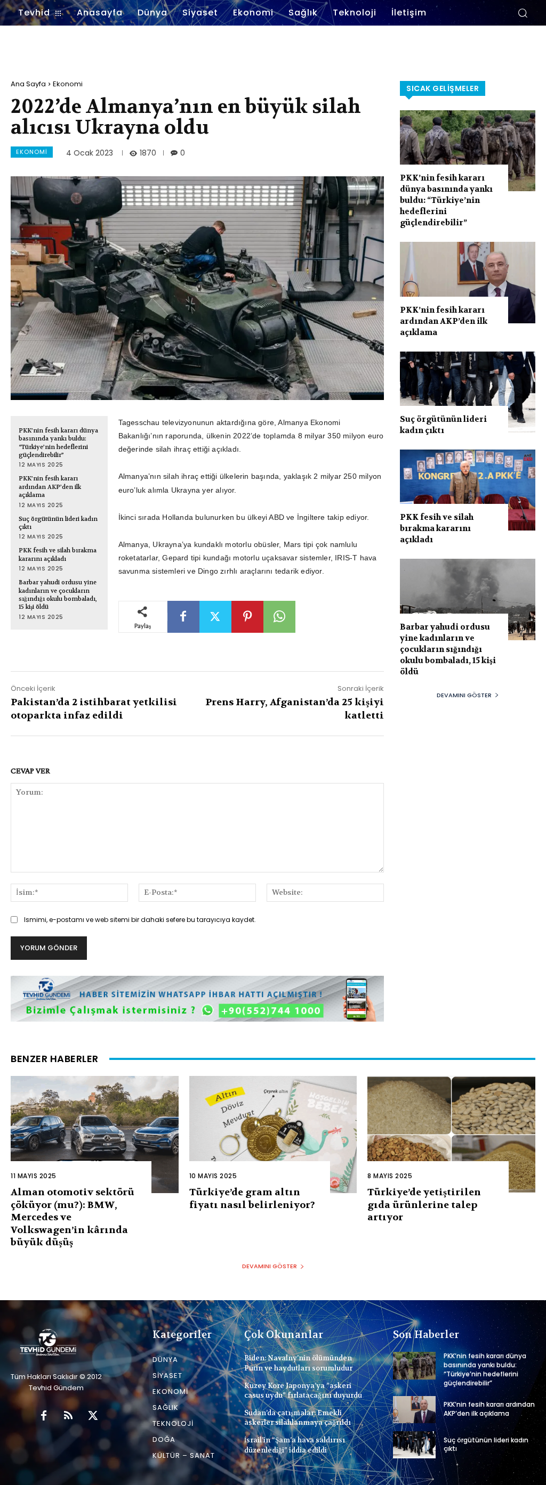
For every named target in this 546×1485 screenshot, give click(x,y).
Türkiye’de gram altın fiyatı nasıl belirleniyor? (252, 1198)
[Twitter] (215, 617)
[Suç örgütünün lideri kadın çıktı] (467, 392)
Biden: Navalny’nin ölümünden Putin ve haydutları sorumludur (298, 1362)
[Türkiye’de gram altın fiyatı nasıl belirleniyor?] (273, 1134)
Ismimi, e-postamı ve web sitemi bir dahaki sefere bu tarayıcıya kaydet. (140, 919)
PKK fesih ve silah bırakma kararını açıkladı (58, 554)
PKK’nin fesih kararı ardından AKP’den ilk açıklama (50, 487)
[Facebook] (183, 617)
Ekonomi (68, 84)
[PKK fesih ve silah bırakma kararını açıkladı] (467, 490)
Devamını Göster (464, 695)
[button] (522, 13)
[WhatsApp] (279, 617)
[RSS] (68, 1416)
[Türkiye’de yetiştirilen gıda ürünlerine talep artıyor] (451, 1134)
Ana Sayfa (28, 84)
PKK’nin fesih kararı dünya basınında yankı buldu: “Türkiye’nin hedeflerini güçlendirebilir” (58, 443)
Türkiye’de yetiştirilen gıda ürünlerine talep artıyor (424, 1204)
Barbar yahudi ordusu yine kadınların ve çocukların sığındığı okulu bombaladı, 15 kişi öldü (58, 594)
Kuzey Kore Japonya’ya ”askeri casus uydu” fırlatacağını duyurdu (303, 1390)
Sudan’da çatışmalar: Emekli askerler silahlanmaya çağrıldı (297, 1417)
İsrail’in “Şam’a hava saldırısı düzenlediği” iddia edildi (294, 1444)
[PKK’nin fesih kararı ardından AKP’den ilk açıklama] (467, 282)
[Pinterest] (247, 617)
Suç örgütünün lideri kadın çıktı (443, 425)
